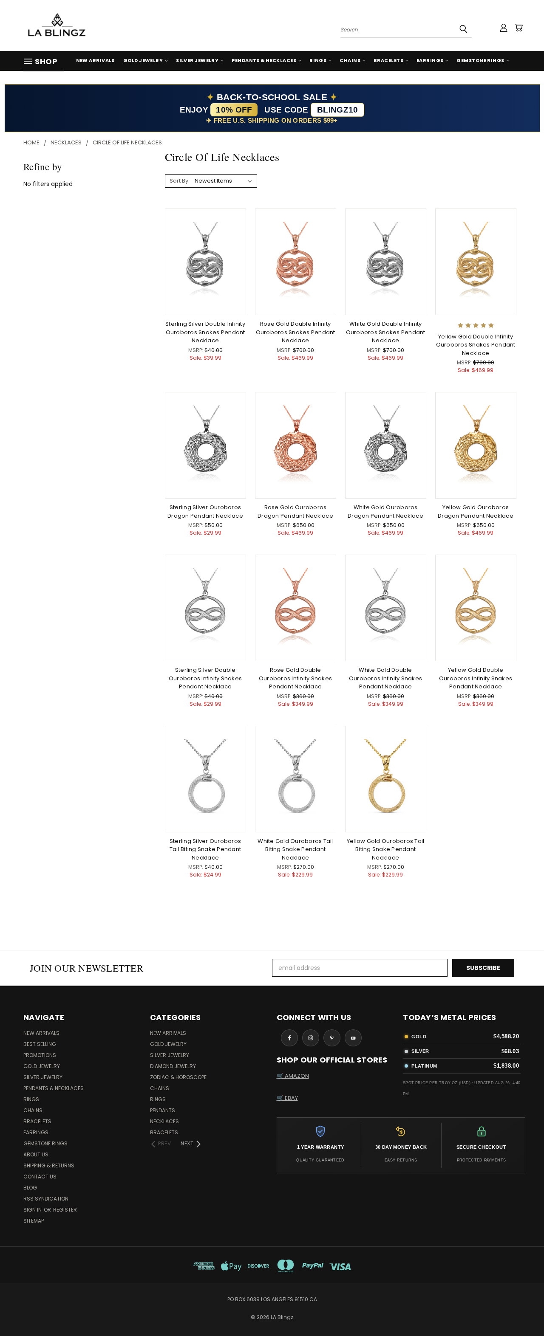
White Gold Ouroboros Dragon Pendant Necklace (385, 511)
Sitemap (33, 1220)
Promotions (39, 1055)
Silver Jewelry (197, 60)
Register (65, 1209)
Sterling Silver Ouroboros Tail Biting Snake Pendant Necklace (205, 849)
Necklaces (164, 1121)
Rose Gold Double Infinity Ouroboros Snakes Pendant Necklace (295, 332)
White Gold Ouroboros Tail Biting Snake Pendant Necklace (295, 849)
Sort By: (180, 181)
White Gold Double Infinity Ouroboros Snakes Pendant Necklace (385, 332)
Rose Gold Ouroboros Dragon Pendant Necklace (295, 511)
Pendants (162, 1110)
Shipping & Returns (48, 1165)
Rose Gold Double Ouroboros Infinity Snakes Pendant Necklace (295, 678)
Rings (317, 60)
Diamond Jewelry (173, 1066)
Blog (30, 1187)
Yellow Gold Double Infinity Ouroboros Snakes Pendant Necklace (476, 345)
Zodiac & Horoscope (178, 1077)
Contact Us (40, 1176)
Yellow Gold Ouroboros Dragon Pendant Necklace (475, 511)
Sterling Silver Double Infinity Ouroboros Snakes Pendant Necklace (205, 332)
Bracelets (388, 60)
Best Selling (39, 1044)
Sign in (33, 1209)
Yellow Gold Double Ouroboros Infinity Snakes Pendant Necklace (475, 678)
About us (35, 1154)
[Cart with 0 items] (518, 27)
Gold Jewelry (143, 60)
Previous (521, 1309)
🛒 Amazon (293, 1076)
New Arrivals (95, 60)
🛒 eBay (287, 1098)
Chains (350, 60)
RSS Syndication (45, 1198)
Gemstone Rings (480, 60)
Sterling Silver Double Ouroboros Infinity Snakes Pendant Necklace (205, 678)
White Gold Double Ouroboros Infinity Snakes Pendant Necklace (385, 678)
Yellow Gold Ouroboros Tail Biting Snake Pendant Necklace (386, 849)
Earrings (430, 60)
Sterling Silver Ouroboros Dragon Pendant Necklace (205, 511)
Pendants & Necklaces (264, 60)
